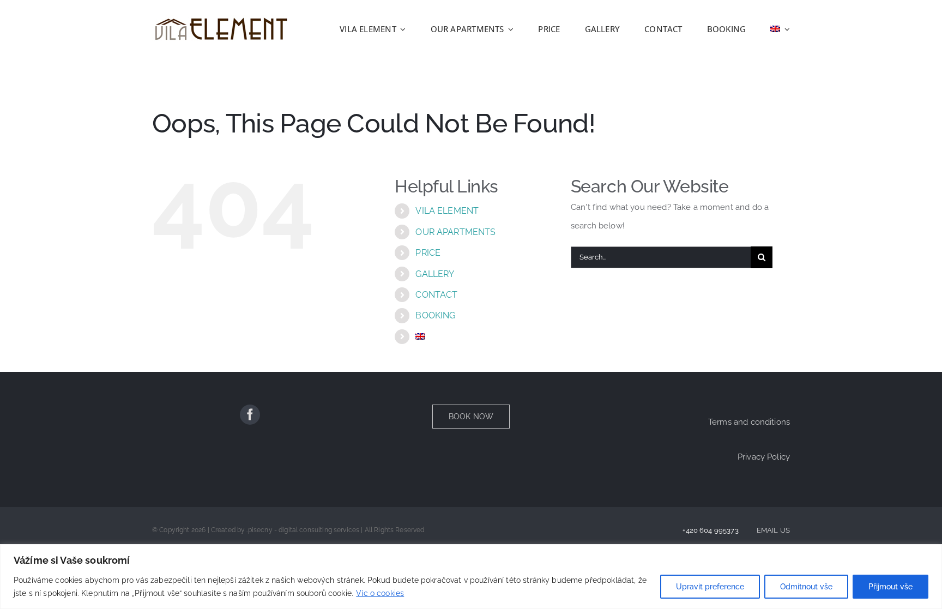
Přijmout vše (890, 586)
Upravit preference (710, 586)
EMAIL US (773, 530)
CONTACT (436, 295)
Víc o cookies (380, 593)
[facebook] (250, 415)
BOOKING (435, 315)
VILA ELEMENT (447, 211)
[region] (471, 576)
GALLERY (434, 274)
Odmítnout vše (806, 586)
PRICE (427, 253)
